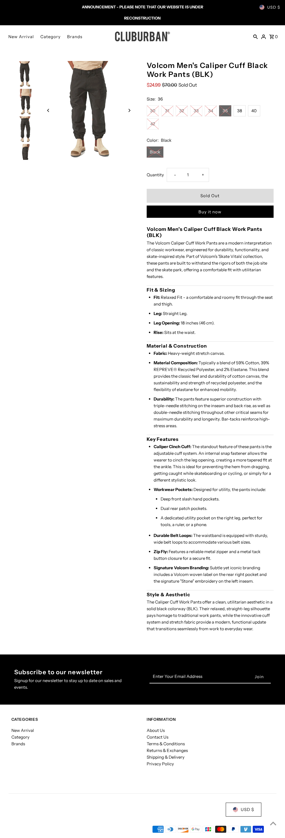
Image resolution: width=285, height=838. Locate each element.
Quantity (155, 174)
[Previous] (48, 110)
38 (239, 110)
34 (210, 110)
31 (167, 110)
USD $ (273, 7)
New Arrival (21, 36)
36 (225, 110)
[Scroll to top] (273, 823)
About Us (156, 730)
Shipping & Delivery (166, 757)
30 (152, 110)
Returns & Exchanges (167, 750)
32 (181, 110)
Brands (74, 36)
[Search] (255, 36)
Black (155, 152)
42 (152, 123)
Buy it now (210, 211)
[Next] (129, 110)
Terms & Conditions (166, 743)
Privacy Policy (160, 763)
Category (50, 36)
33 (196, 110)
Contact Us (157, 737)
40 (254, 110)
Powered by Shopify (70, 829)
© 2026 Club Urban (30, 829)
